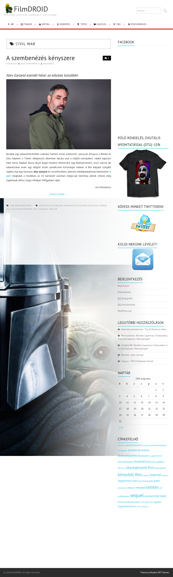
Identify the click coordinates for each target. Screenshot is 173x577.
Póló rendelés (138, 24)
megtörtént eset (128, 481)
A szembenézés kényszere (40, 58)
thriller (53, 209)
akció (123, 445)
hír (12, 24)
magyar (145, 475)
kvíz (124, 468)
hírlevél (139, 461)
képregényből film (140, 467)
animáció (145, 445)
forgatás (152, 456)
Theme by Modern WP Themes (154, 572)
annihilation (70, 205)
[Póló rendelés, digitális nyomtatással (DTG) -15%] (143, 173)
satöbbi (152, 487)
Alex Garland (56, 205)
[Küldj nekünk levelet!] (143, 259)
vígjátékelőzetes (127, 506)
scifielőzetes (124, 496)
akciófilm (43, 205)
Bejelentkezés (124, 292)
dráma (145, 450)
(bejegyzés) (125, 298)
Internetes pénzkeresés (132, 329)
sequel (137, 495)
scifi (35, 209)
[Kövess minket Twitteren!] (143, 223)
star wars (160, 496)
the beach (43, 209)
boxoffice (64, 24)
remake (140, 487)
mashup (165, 475)
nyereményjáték (145, 481)
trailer (27, 24)
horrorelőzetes (126, 461)
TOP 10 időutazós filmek (141, 361)
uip (151, 502)
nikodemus (48, 63)
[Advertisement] (58, 239)
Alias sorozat (137, 355)
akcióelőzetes (134, 445)
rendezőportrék (23, 205)
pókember (122, 488)
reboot (131, 487)
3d (119, 445)
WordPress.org (124, 310)
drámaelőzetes (127, 455)
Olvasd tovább (59, 194)
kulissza (101, 24)
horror (103, 205)
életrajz (145, 506)
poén (157, 481)
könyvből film (130, 474)
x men (139, 506)
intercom (151, 461)
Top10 (83, 24)
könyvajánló (160, 467)
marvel (155, 474)
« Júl (121, 427)
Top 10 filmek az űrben (155, 329)
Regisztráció (123, 285)
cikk (118, 24)
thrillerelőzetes (132, 502)
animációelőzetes (158, 445)
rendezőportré (24, 209)
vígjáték (157, 502)
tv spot (146, 502)
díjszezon (143, 455)
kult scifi (11, 209)
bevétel (133, 450)
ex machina (92, 205)
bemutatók (122, 450)
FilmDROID (31, 9)
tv (141, 502)
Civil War (81, 205)
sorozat (149, 496)
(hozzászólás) (126, 304)
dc (139, 450)
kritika (45, 24)
